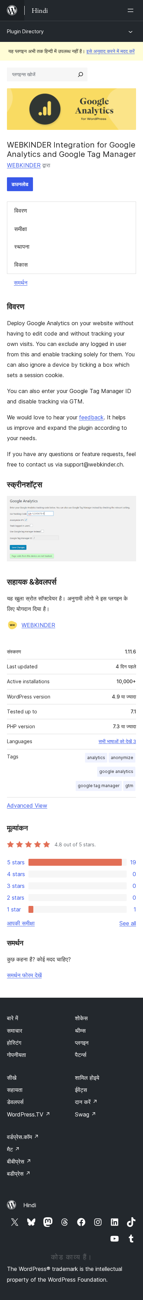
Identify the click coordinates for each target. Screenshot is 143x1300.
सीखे (11, 1077)
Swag (85, 1114)
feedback (91, 417)
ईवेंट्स (81, 1089)
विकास (21, 264)
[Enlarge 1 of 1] (126, 505)
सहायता (15, 1089)
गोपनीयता (16, 1054)
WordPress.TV (28, 1114)
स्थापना (22, 246)
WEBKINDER (24, 165)
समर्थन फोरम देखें (24, 975)
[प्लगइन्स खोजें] (80, 74)
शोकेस (81, 1018)
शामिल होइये (87, 1077)
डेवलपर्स (15, 1101)
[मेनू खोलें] (132, 10)
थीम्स (80, 1030)
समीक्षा (20, 228)
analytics (96, 757)
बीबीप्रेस (19, 1161)
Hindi (29, 1205)
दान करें (86, 1101)
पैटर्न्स (80, 1054)
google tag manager (99, 785)
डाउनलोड (19, 184)
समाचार (14, 1030)
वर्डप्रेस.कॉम (23, 1136)
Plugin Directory (25, 31)
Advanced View (27, 805)
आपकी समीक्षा (21, 923)
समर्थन (20, 282)
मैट (13, 1149)
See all (127, 923)
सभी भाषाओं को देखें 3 (117, 741)
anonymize (122, 757)
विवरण (20, 210)
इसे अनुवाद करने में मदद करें (110, 51)
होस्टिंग (14, 1042)
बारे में (12, 1018)
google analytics (116, 771)
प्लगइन (82, 1042)
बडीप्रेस (19, 1173)
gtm (129, 785)
